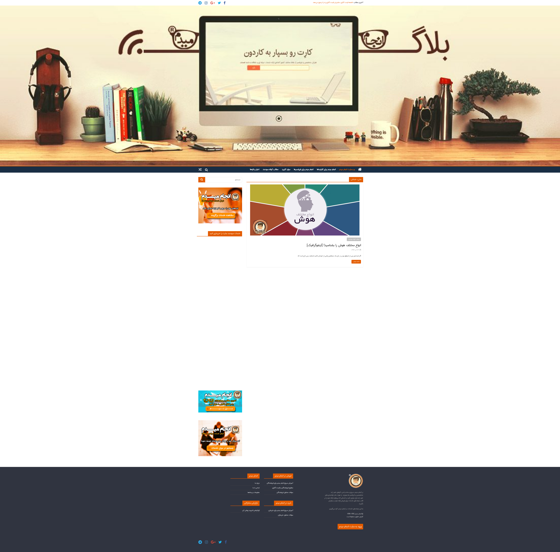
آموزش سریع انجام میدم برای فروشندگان (280, 483)
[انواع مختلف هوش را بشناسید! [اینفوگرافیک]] (304, 186)
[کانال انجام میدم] (220, 391)
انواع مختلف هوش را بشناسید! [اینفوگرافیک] (334, 245)
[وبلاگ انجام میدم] (280, 86)
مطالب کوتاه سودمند (270, 169)
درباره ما (257, 483)
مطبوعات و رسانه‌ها (254, 492)
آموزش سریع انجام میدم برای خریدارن (280, 510)
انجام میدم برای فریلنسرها (303, 169)
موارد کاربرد (286, 169)
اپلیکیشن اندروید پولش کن (251, 510)
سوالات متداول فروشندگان (285, 492)
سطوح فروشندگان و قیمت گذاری (282, 487)
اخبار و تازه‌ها (254, 169)
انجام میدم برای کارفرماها (326, 169)
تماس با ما (256, 487)
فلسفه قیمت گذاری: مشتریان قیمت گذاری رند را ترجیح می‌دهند (333, 2)
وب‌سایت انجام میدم (347, 169)
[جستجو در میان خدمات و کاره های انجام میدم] (220, 421)
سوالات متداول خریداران (285, 515)
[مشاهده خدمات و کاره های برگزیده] (220, 188)
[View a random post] (200, 169)
